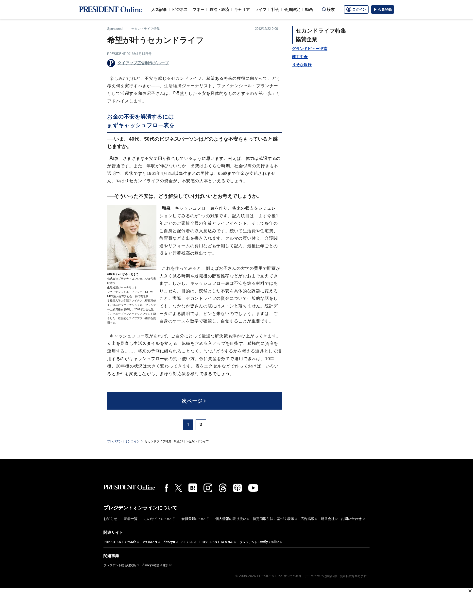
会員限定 (292, 9)
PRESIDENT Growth (119, 542)
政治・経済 (219, 9)
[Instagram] (207, 487)
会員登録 (385, 9)
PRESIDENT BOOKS (216, 542)
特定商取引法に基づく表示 (273, 519)
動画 (309, 9)
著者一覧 (130, 519)
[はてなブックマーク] (192, 487)
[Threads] (223, 487)
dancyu (169, 542)
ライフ (261, 9)
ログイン (359, 9)
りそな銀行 (302, 65)
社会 (275, 9)
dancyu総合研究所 (155, 565)
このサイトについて (159, 519)
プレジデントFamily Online (259, 542)
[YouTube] (253, 488)
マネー (198, 9)
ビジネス (180, 9)
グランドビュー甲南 (309, 49)
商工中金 (300, 57)
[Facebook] (166, 488)
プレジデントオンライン (123, 441)
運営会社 (328, 519)
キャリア (242, 9)
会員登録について (195, 519)
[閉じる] (470, 591)
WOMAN (150, 542)
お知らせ (110, 519)
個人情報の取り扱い (230, 519)
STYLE (187, 542)
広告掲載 (307, 519)
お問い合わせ (351, 519)
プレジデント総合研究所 (119, 565)
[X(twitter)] (178, 488)
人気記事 (159, 9)
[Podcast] (237, 487)
